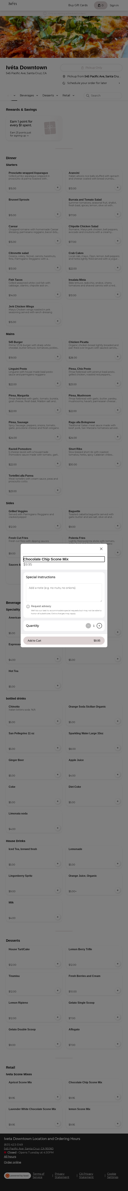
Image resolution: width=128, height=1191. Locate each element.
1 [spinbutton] (94, 625)
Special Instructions (40, 577)
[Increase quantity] (99, 625)
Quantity (32, 626)
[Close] (101, 548)
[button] (64, 641)
